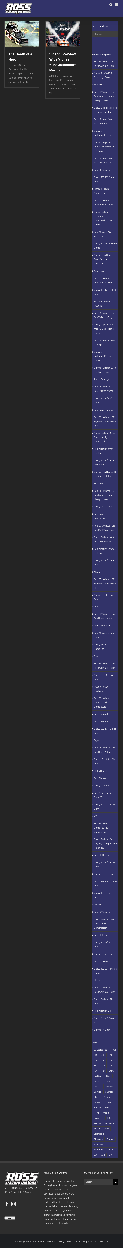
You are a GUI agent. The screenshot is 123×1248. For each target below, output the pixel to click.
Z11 (103, 1155)
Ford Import (99, 483)
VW (95, 816)
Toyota (97, 740)
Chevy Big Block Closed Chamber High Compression (105, 437)
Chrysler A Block (102, 1029)
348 (103, 1060)
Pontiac (110, 1139)
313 (110, 1055)
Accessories (100, 271)
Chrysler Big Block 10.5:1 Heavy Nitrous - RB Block (105, 146)
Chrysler (107, 1097)
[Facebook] (6, 1204)
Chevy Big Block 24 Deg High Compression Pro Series (105, 843)
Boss (108, 1076)
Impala (106, 1113)
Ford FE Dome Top (103, 935)
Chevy (97, 1097)
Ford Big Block (101, 771)
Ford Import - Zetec (103, 410)
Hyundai (98, 904)
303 (103, 1055)
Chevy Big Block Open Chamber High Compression (104, 923)
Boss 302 (98, 1081)
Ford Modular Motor (103, 1011)
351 (96, 1065)
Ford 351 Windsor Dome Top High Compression (102, 827)
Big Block (98, 1076)
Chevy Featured (101, 785)
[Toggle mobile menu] (116, 4)
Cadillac (97, 1086)
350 (110, 1060)
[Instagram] (13, 1204)
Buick (109, 1081)
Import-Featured (102, 625)
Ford (96, 606)
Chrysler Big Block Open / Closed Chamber (103, 259)
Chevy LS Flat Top (103, 506)
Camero (97, 1092)
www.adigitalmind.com (98, 1241)
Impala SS (98, 1118)
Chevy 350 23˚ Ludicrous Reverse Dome (103, 356)
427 (103, 1071)
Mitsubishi (99, 84)
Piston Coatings (102, 379)
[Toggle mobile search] (110, 4)
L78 (109, 1118)
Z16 (110, 1155)
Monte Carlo (110, 1123)
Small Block (99, 1144)
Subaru (97, 656)
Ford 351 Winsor (102, 961)
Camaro (109, 1086)
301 (114, 1050)
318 (96, 1060)
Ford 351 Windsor (102, 170)
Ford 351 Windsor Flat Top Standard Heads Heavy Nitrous (104, 495)
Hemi (96, 1113)
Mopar (97, 1128)
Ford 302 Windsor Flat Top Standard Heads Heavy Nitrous (104, 96)
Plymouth (98, 1139)
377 (103, 1065)
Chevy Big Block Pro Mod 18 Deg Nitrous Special (104, 328)
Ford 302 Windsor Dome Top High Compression (102, 702)
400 (110, 1065)
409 (96, 1071)
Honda (97, 980)
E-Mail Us (10, 1218)
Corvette (98, 1102)
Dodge (109, 1102)
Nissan (97, 572)
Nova (106, 1128)
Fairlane (97, 1107)
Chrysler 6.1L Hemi (103, 874)
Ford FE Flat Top (102, 855)
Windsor (112, 1149)
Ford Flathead (100, 778)
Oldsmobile (99, 1134)
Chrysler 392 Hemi (103, 954)
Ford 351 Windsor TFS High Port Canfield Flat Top (105, 583)
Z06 (96, 1155)
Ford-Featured (101, 714)
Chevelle (109, 1092)
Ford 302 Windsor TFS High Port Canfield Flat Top (105, 421)
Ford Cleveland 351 (103, 721)
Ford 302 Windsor (102, 912)
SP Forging (99, 1149)
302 (96, 1055)
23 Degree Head (101, 1050)
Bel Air (112, 1071)
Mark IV (97, 1123)
